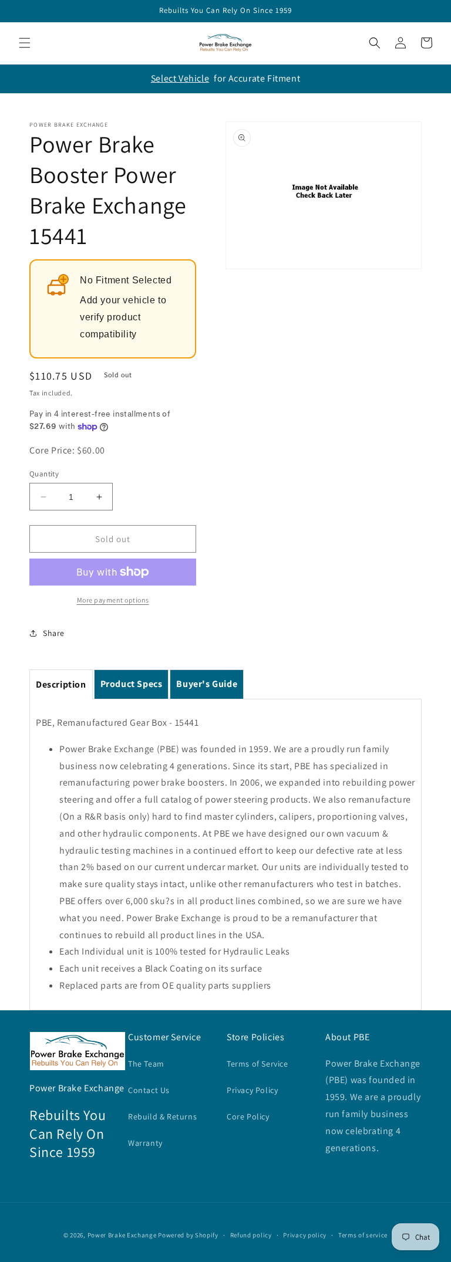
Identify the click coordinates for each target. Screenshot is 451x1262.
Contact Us (149, 1090)
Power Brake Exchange (122, 1235)
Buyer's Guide (206, 684)
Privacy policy (305, 1235)
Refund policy (251, 1235)
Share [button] (54, 633)
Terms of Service (257, 1063)
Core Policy (248, 1116)
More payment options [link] (113, 600)
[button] (25, 43)
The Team (146, 1063)
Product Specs (131, 684)
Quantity (44, 474)
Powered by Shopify (188, 1235)
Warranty (145, 1143)
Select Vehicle (180, 78)
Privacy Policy (252, 1090)
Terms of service (363, 1235)
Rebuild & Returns (162, 1116)
